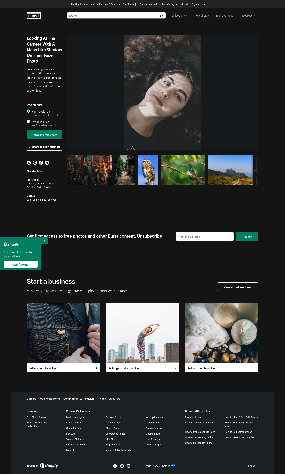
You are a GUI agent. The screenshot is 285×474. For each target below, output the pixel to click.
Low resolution (40, 121)
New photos (201, 15)
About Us (114, 398)
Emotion (31, 187)
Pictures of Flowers (76, 444)
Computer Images (154, 428)
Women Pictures (75, 439)
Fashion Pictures (114, 417)
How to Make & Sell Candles (239, 437)
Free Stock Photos (36, 417)
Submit (247, 236)
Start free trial (20, 264)
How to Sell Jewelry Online (199, 437)
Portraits (50, 183)
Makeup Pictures (154, 417)
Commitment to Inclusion (78, 398)
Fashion (40, 183)
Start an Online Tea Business (200, 422)
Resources (246, 15)
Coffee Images (73, 422)
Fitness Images (153, 444)
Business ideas (224, 15)
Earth (39, 187)
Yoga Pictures (113, 444)
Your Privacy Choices (157, 465)
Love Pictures (152, 439)
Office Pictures (74, 428)
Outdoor (31, 183)
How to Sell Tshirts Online (199, 442)
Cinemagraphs (152, 433)
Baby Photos (72, 450)
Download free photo (44, 134)
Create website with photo (44, 146)
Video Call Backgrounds (118, 450)
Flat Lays (70, 433)
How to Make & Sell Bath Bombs (241, 417)
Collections (178, 15)
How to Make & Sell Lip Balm (200, 431)
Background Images (116, 433)
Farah (40, 171)
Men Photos (112, 439)
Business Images (75, 417)
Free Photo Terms (49, 398)
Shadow (48, 187)
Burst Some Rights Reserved (41, 199)
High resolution (41, 111)
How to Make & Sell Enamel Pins (239, 424)
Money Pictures (114, 428)
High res (89, 181)
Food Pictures (152, 422)
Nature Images (113, 422)
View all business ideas (238, 287)
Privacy (101, 398)
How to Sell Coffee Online (238, 431)
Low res (102, 181)
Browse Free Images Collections (37, 424)
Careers (31, 398)
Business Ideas (193, 417)
